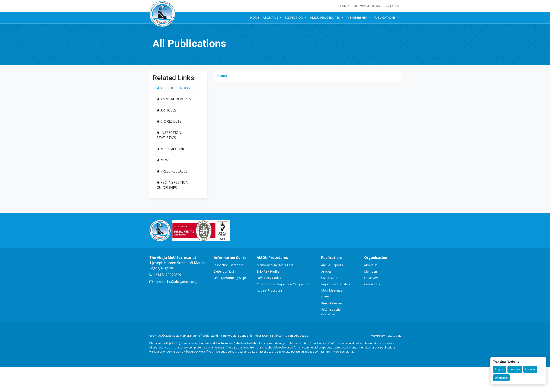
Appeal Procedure (269, 290)
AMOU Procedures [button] (325, 17)
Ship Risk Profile (268, 271)
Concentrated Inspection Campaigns (283, 284)
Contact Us (349, 6)
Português (501, 377)
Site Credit (394, 336)
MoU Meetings (173, 149)
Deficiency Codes (269, 278)
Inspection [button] (294, 17)
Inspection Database (228, 265)
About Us (370, 265)
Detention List (224, 271)
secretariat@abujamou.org (175, 281)
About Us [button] (271, 17)
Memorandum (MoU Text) (276, 265)
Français (514, 369)
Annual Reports (175, 99)
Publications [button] (384, 17)
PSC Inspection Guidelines (172, 185)
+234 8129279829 (166, 274)
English (499, 369)
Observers (371, 278)
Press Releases (173, 171)
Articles (168, 110)
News (165, 160)
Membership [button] (357, 17)
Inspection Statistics (169, 135)
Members (371, 271)
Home (254, 17)
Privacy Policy (376, 336)
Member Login (372, 6)
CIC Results (171, 121)
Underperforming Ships (230, 278)
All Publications (176, 88)
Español (530, 369)
